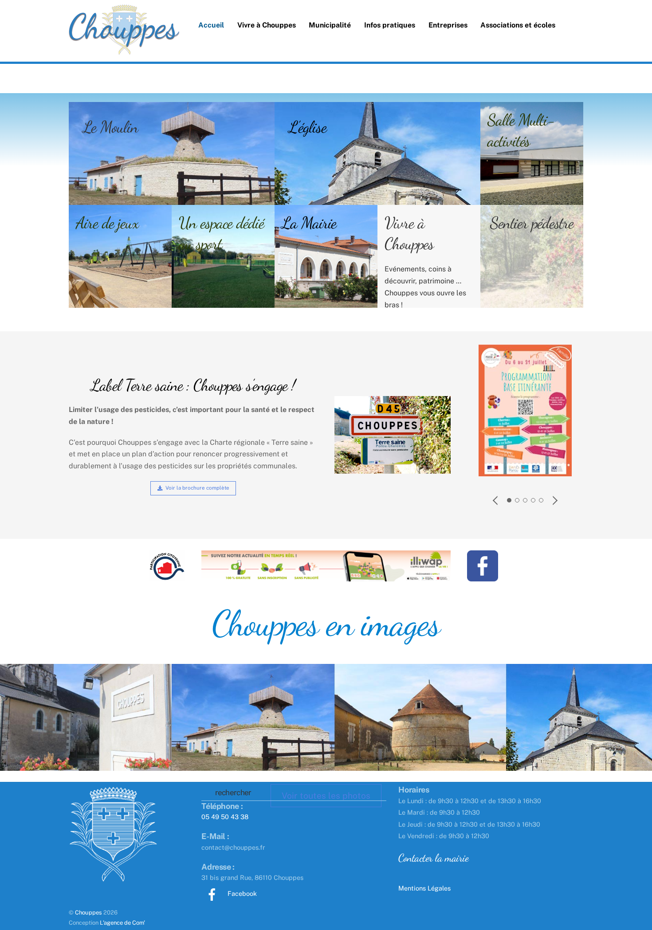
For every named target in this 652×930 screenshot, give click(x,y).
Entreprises (447, 25)
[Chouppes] (124, 44)
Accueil (211, 25)
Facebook (241, 893)
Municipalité (330, 25)
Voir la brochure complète (197, 488)
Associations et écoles (517, 25)
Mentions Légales (424, 888)
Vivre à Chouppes (266, 25)
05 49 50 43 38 (224, 816)
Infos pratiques (389, 25)
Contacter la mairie (433, 857)
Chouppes (88, 912)
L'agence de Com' (122, 922)
